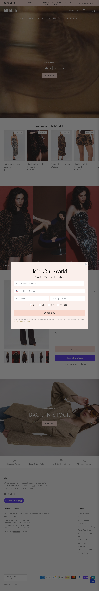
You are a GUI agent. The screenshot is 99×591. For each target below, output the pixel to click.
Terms (28, 321)
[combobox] (18, 291)
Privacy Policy (19, 321)
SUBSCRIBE (49, 313)
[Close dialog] (86, 264)
